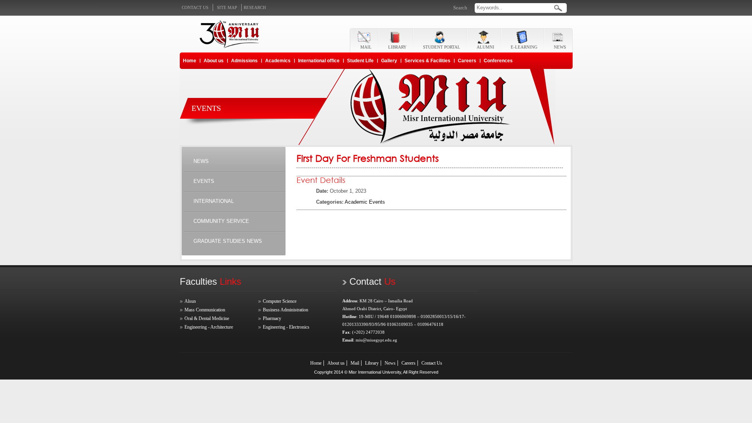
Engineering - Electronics (286, 327)
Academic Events (365, 202)
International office (319, 60)
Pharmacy (272, 318)
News (390, 363)
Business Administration (285, 310)
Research (255, 7)
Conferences (498, 60)
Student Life (360, 60)
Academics (278, 60)
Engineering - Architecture (208, 327)
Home (189, 60)
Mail (355, 363)
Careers (467, 60)
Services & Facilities (427, 60)
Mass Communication (204, 310)
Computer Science (279, 301)
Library (372, 363)
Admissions (244, 60)
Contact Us (431, 363)
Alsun (190, 301)
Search (460, 8)
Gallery (389, 60)
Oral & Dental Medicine (206, 318)
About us (214, 60)
